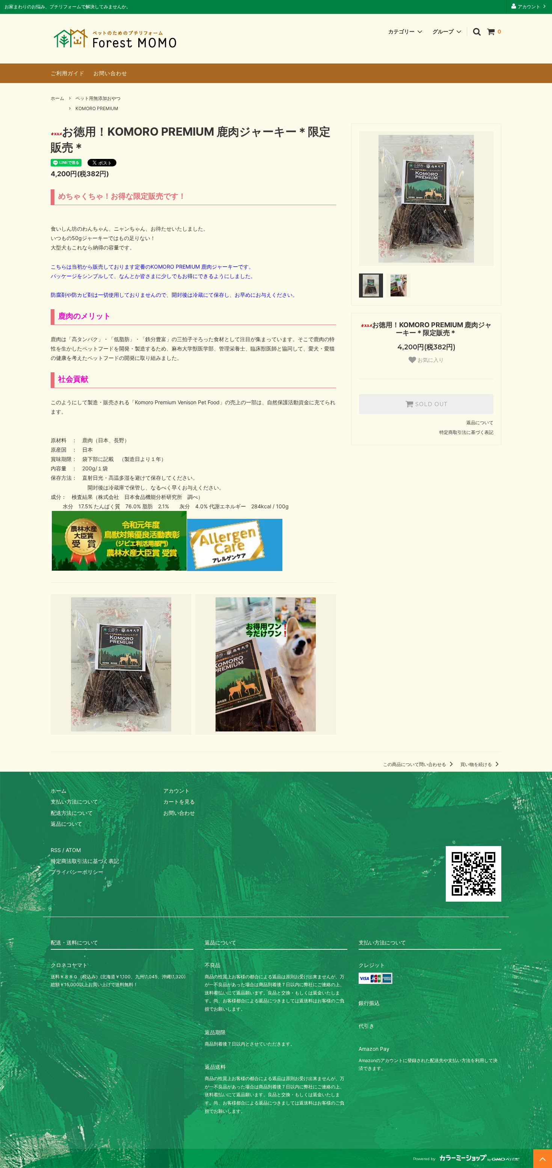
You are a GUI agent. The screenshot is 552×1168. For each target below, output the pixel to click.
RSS (56, 850)
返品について (479, 422)
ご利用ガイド (67, 73)
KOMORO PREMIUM (96, 108)
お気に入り (430, 360)
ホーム (57, 98)
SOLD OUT (430, 404)
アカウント (529, 6)
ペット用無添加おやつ (98, 98)
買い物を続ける (476, 764)
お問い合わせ (110, 73)
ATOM (73, 850)
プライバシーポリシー (77, 872)
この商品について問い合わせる (415, 764)
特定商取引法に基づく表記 (466, 432)
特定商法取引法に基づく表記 (85, 861)
